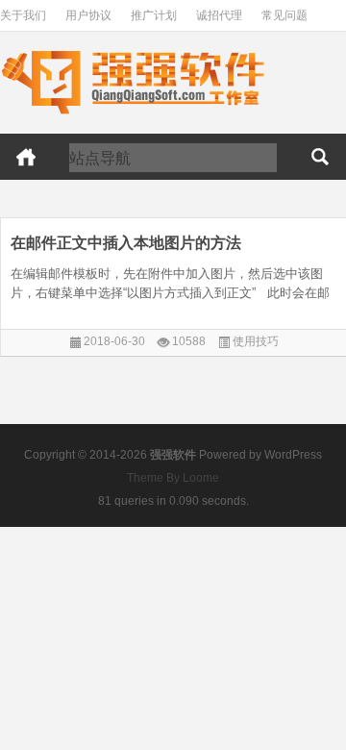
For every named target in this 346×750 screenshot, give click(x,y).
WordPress (293, 455)
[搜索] (320, 157)
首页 (26, 157)
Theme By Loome (173, 478)
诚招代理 (219, 15)
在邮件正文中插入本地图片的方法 (126, 243)
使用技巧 (256, 341)
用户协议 (88, 15)
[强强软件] (133, 54)
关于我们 (23, 15)
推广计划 (154, 15)
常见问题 (284, 15)
